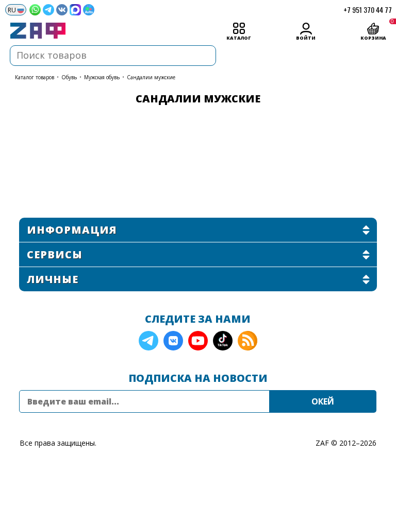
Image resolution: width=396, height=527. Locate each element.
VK (173, 340)
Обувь (69, 77)
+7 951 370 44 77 (367, 9)
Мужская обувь (102, 77)
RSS (247, 340)
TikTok (223, 340)
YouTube (198, 340)
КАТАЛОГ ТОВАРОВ (34, 77)
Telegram (148, 340)
